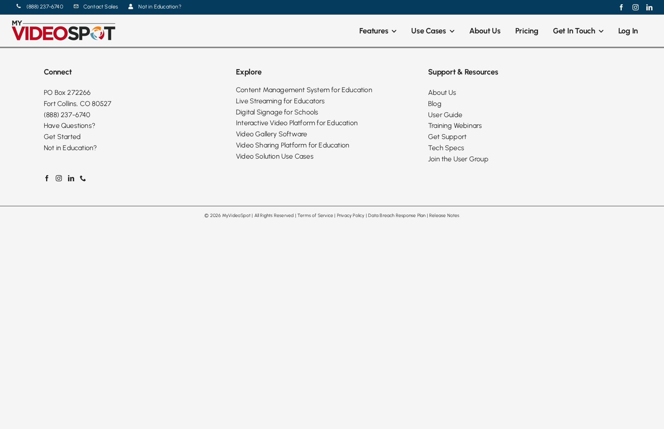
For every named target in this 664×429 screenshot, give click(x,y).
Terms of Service (315, 215)
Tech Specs (446, 148)
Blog (435, 103)
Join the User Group (458, 159)
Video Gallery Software (271, 134)
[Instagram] (59, 178)
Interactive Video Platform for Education (297, 123)
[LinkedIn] (71, 178)
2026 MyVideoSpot (230, 215)
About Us (442, 92)
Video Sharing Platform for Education (292, 145)
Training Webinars (455, 125)
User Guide (445, 115)
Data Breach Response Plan (396, 215)
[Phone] (83, 178)
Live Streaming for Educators (280, 101)
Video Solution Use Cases (275, 156)
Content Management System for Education (304, 90)
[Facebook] (47, 178)
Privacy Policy (351, 215)
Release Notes (444, 215)
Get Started (62, 137)
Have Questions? (69, 125)
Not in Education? (70, 148)
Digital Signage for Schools (277, 112)
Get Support (447, 137)
